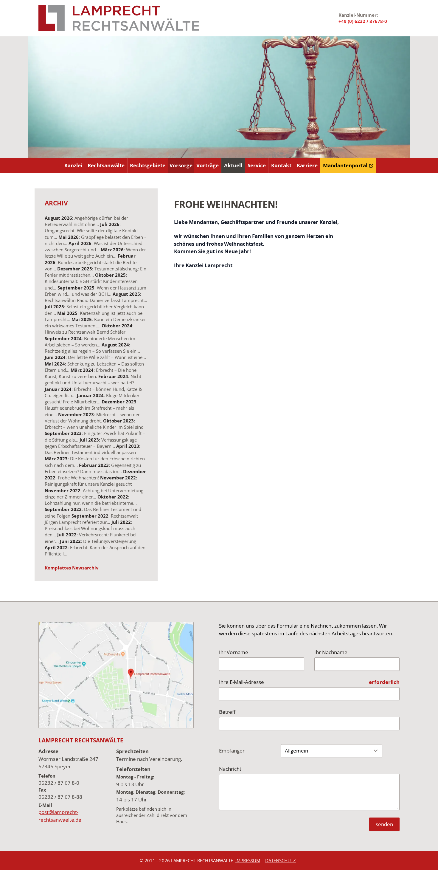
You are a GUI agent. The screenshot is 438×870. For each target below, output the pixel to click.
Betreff (227, 711)
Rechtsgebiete (147, 165)
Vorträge (207, 165)
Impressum (247, 860)
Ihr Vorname (233, 652)
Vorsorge (181, 165)
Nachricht (230, 768)
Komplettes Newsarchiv (72, 568)
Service (257, 165)
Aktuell (233, 165)
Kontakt (281, 165)
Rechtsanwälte (106, 165)
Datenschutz (280, 860)
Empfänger (232, 750)
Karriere (307, 165)
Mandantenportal (345, 165)
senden (384, 824)
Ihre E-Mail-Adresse (241, 682)
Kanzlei (73, 165)
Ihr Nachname (330, 652)
